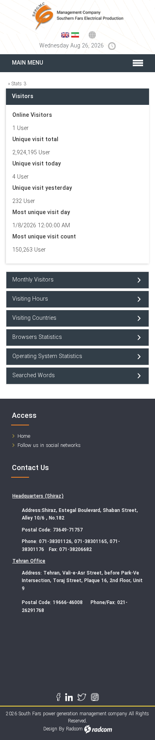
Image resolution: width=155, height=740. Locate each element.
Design (50, 729)
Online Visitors (32, 115)
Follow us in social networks (49, 445)
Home (23, 436)
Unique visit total (35, 140)
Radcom (74, 729)
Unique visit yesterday (42, 188)
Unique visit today (36, 164)
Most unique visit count (44, 237)
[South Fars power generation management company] (77, 16)
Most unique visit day (41, 213)
